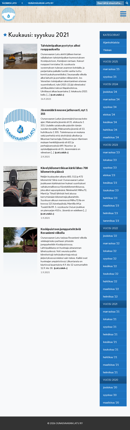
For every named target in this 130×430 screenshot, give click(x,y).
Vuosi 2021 (110, 304)
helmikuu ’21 (110, 372)
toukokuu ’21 (110, 349)
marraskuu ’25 (111, 69)
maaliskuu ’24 (111, 137)
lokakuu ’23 (109, 159)
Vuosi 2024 (110, 84)
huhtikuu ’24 (110, 129)
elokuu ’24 (109, 114)
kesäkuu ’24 (110, 122)
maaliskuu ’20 (111, 402)
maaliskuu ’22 (111, 288)
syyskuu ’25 (109, 76)
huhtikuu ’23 (110, 197)
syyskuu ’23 (109, 167)
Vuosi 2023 (110, 145)
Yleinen (107, 49)
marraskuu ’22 (111, 243)
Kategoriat (111, 35)
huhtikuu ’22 (110, 281)
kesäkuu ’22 (110, 266)
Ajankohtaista (111, 42)
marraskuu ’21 (111, 311)
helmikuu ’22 (110, 296)
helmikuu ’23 (110, 213)
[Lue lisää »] (57, 95)
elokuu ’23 (109, 175)
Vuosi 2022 (110, 228)
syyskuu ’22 (109, 258)
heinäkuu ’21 (110, 334)
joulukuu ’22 (110, 235)
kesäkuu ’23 (110, 182)
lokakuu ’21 (109, 319)
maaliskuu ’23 (111, 205)
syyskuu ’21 (109, 326)
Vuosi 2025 (110, 62)
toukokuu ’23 (110, 190)
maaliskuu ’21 (111, 364)
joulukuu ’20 (110, 387)
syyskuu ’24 (109, 106)
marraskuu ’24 (111, 99)
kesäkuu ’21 (110, 341)
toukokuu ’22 (110, 273)
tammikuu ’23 (111, 220)
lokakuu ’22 (109, 250)
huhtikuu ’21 (110, 357)
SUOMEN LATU (9, 3)
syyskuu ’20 (109, 394)
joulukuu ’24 (110, 91)
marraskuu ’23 (111, 152)
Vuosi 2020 (110, 380)
